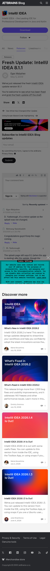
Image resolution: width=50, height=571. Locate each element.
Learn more (41, 278)
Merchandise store (14, 559)
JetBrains (22, 565)
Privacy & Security (11, 538)
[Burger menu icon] (47, 3)
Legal (42, 538)
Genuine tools (9, 542)
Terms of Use (30, 538)
